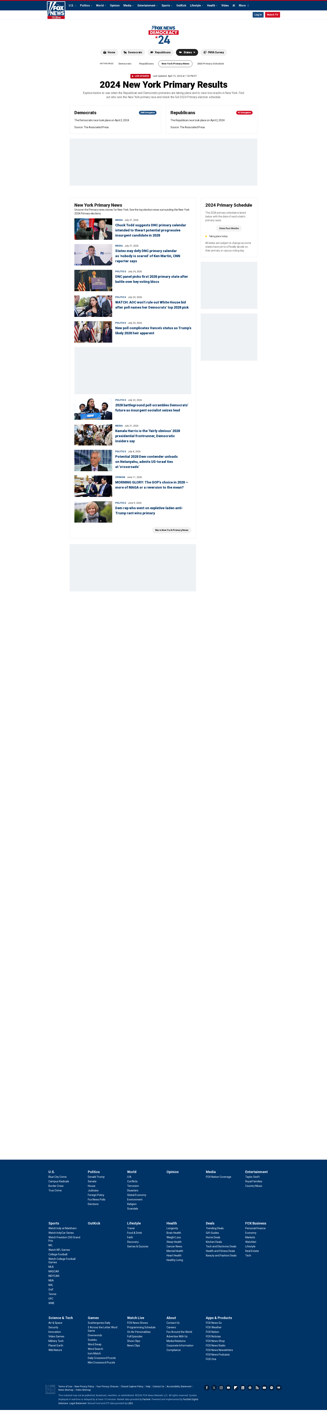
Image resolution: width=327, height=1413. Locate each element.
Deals (210, 1223)
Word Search (95, 1348)
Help (148, 1386)
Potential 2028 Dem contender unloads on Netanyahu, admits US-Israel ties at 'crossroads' (146, 462)
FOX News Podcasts (218, 1354)
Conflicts (132, 1181)
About (171, 1318)
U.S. (71, 5)
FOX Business (255, 1223)
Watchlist (250, 1241)
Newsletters (264, 1387)
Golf (50, 1289)
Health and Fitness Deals (220, 1250)
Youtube (228, 1387)
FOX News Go (214, 1322)
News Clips (133, 1345)
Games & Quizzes (137, 1246)
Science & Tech (60, 1318)
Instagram (221, 1387)
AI (234, 5)
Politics (85, 5)
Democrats (135, 52)
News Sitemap (65, 1390)
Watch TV (272, 14)
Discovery (133, 1241)
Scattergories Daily (99, 1322)
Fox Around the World (179, 1331)
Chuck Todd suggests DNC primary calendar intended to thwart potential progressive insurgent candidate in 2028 (150, 230)
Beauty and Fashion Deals (221, 1255)
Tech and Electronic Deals (221, 1246)
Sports (166, 5)
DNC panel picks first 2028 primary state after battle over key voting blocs (151, 279)
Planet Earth (55, 1345)
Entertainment (146, 5)
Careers (171, 1327)
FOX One (211, 1359)
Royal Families (253, 1181)
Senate (92, 1181)
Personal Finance (255, 1228)
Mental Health (175, 1250)
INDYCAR (53, 1275)
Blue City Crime (57, 1176)
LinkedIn (243, 1387)
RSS (257, 1387)
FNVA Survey (216, 52)
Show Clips (133, 1340)
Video (225, 5)
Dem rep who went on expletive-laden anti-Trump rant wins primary (149, 510)
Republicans (163, 52)
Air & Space (55, 1322)
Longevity (172, 1228)
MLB (51, 1266)
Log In (258, 14)
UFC (50, 1298)
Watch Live (135, 1318)
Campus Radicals (58, 1181)
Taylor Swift (252, 1176)
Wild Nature (55, 1350)
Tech (248, 1255)
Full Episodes (134, 1336)
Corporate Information (180, 1345)
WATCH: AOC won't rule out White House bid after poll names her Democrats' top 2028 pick (152, 304)
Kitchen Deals (214, 1241)
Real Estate (252, 1250)
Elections (93, 1204)
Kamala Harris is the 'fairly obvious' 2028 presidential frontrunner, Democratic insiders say (147, 436)
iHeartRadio (279, 1387)
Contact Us (173, 1322)
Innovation (54, 1331)
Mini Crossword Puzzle (101, 1362)
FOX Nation (212, 1331)
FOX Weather (214, 1327)
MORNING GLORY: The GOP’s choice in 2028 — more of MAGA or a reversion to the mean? (151, 484)
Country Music (253, 1185)
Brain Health (174, 1232)
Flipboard (235, 1387)
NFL (50, 1245)
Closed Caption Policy (132, 1386)
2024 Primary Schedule (210, 63)
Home (111, 52)
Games (93, 1318)
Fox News (56, 10)
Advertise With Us (177, 1336)
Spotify (271, 1387)
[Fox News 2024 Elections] (163, 35)
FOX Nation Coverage (218, 1176)
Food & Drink (134, 1232)
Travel (131, 1228)
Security (53, 1327)
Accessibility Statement (179, 1386)
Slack (250, 1387)
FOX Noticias (213, 1336)
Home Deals (213, 1237)
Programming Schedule (141, 1327)
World (100, 5)
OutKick (181, 5)
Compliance (174, 1350)
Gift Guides (212, 1232)
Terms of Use (65, 1386)
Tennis (52, 1294)
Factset (146, 1399)
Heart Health (174, 1255)
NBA (51, 1280)
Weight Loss (174, 1237)
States (188, 52)
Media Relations (176, 1340)
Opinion (115, 5)
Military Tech (56, 1340)
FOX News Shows (137, 1322)
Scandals (132, 1208)
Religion (132, 1204)
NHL (50, 1285)
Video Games (56, 1336)
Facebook (207, 1387)
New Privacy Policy (84, 1386)
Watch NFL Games (59, 1249)
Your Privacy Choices (107, 1386)
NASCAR (53, 1271)
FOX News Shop (215, 1340)
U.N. (129, 1176)
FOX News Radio (215, 1345)
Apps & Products (219, 1318)
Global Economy (136, 1195)
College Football (57, 1254)
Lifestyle (195, 5)
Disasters (132, 1190)
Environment (134, 1199)
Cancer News (174, 1246)
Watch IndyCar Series (61, 1232)
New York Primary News (175, 63)
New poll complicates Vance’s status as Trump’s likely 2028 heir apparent (153, 330)
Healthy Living (175, 1260)
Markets (250, 1237)
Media (127, 5)
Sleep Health (174, 1241)
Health (211, 5)
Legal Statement (77, 1403)
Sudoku (92, 1339)
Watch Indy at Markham (62, 1228)
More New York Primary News (171, 530)
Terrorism (133, 1185)
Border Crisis (56, 1185)
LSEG (130, 1403)
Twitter (214, 1387)
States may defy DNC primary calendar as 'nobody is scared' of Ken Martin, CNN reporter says (147, 256)
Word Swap (94, 1344)
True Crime (55, 1190)
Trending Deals (215, 1228)
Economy (250, 1232)
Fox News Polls (96, 1199)
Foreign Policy (96, 1195)
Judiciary (93, 1190)
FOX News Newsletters (219, 1350)
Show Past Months (229, 228)
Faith (130, 1237)
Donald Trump (96, 1176)
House (91, 1185)
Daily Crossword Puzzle (102, 1357)
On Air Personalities (139, 1331)
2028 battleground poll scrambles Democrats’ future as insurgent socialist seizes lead (151, 407)
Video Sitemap (83, 1390)
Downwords (95, 1335)
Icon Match (94, 1353)
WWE (51, 1303)
